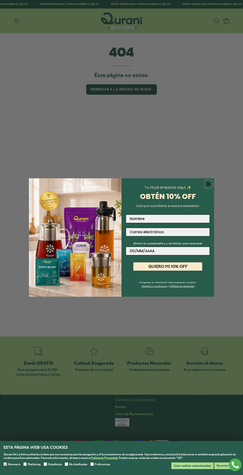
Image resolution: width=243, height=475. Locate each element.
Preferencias (102, 464)
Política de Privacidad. (104, 458)
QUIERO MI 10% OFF (167, 266)
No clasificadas (78, 464)
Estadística (55, 464)
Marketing (34, 464)
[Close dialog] (208, 184)
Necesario (14, 464)
